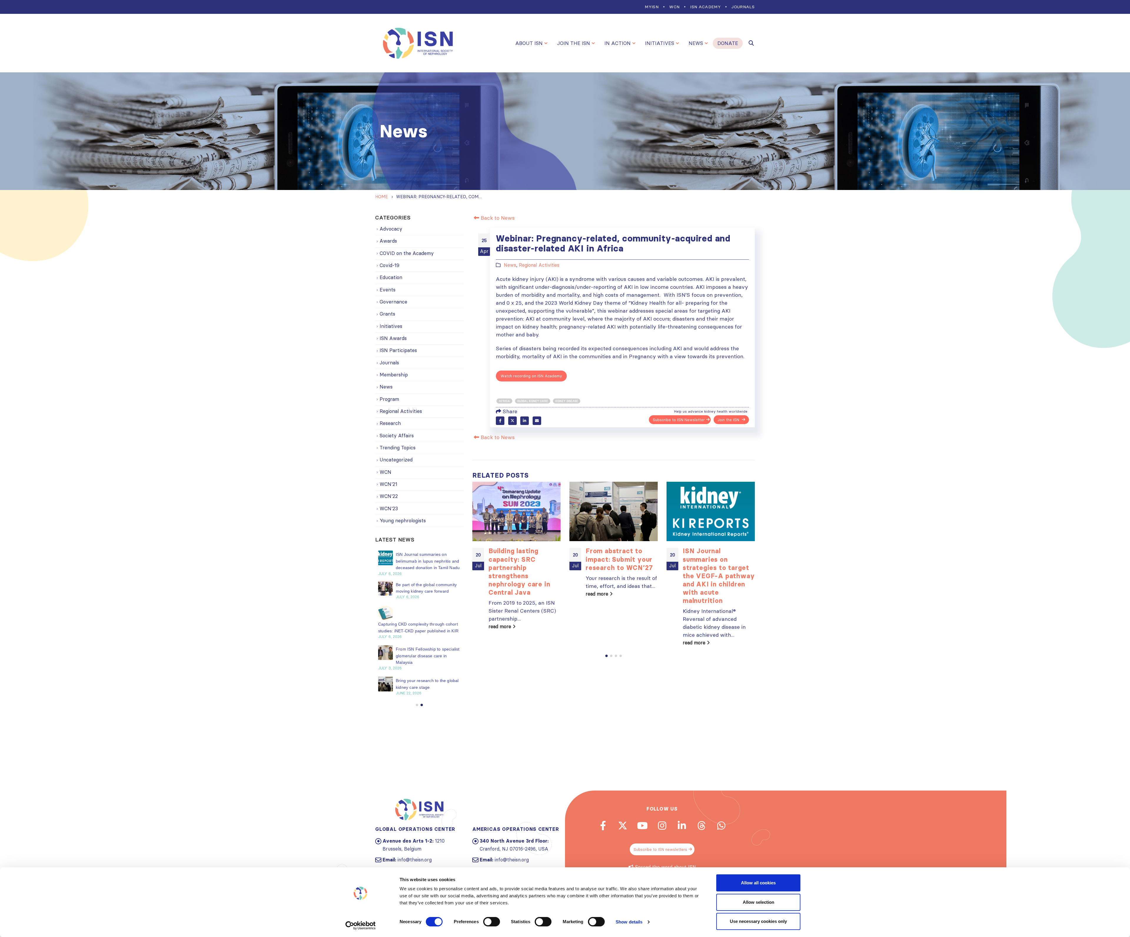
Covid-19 (389, 265)
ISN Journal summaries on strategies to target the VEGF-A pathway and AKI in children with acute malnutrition (621, 575)
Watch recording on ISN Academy (531, 376)
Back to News (497, 217)
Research (390, 423)
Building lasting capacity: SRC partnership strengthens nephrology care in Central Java (426, 591)
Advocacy (391, 229)
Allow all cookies (758, 882)
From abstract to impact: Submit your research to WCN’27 (522, 559)
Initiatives (659, 43)
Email (537, 420)
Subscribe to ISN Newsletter (679, 419)
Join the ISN (573, 43)
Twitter (512, 420)
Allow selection (758, 902)
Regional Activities (539, 265)
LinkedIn (524, 420)
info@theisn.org (415, 860)
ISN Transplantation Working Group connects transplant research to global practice (423, 561)
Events (388, 290)
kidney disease (566, 401)
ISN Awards (393, 338)
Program (389, 399)
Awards (388, 241)
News (696, 43)
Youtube (642, 825)
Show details (629, 921)
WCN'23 (389, 508)
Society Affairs (397, 436)
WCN (674, 6)
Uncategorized (396, 460)
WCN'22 (389, 496)
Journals (743, 6)
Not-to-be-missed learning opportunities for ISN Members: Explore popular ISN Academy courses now (718, 571)
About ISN (529, 43)
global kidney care (532, 401)
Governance (393, 302)
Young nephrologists (403, 520)
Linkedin (681, 825)
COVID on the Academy (407, 253)
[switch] (491, 921)
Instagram (662, 825)
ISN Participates (398, 350)
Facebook (500, 420)
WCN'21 (388, 484)
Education (391, 277)
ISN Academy (705, 6)
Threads (701, 825)
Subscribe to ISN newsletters (660, 849)
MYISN (652, 6)
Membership (394, 375)
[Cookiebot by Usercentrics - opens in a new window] (360, 925)
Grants (387, 314)
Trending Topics (398, 448)
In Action (617, 43)
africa (504, 401)
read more (500, 594)
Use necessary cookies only (758, 921)
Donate (727, 43)
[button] (606, 655)
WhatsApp (721, 825)
